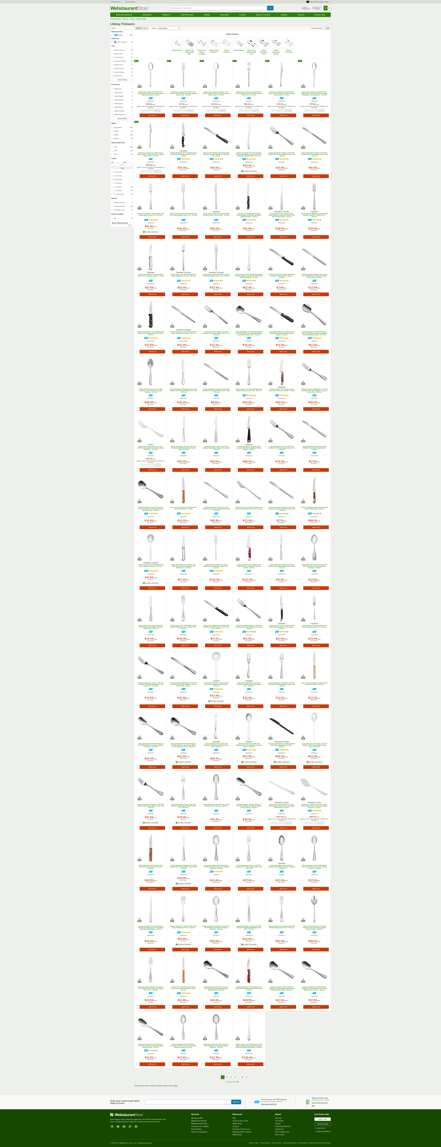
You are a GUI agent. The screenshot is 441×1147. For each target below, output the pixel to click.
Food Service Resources (241, 1129)
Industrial (301, 15)
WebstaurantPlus (197, 1118)
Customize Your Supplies (200, 1126)
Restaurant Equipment (124, 15)
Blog (234, 1118)
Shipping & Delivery (324, 1131)
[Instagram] (112, 1126)
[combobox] (218, 8)
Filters (113, 28)
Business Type (319, 15)
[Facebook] (124, 1126)
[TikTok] (130, 1126)
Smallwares (166, 15)
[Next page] (246, 1077)
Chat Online (321, 1128)
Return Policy (280, 1135)
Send (157, 110)
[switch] (327, 28)
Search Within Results (120, 223)
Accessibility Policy (290, 1143)
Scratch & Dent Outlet (240, 1121)
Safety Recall (237, 1135)
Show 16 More (122, 80)
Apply (122, 168)
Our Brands (279, 1121)
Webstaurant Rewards (199, 1121)
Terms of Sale (253, 1143)
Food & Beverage (187, 15)
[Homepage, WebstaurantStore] (129, 8)
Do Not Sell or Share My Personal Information (315, 1143)
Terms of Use (276, 1143)
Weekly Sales (237, 1123)
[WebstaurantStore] (139, 1114)
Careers (278, 1123)
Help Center (116, 2)
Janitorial (284, 15)
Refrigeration (147, 15)
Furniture (242, 15)
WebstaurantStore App (199, 1123)
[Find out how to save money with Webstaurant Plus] (151, 98)
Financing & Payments (283, 1126)
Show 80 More (122, 118)
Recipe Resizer (196, 1129)
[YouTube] (118, 1126)
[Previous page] (218, 1077)
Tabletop (207, 15)
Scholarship (279, 1129)
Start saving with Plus (269, 1104)
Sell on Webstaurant (282, 1132)
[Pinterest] (136, 1126)
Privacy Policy (265, 1143)
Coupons (236, 1126)
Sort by (154, 28)
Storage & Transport (263, 15)
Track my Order (322, 1124)
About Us (278, 1118)
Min (112, 162)
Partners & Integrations (199, 1132)
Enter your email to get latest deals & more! (124, 1102)
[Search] (130, 225)
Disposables (224, 15)
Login (138, 106)
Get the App (130, 2)
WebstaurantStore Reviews (242, 1132)
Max (124, 162)
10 (242, 1077)
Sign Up (236, 1102)
